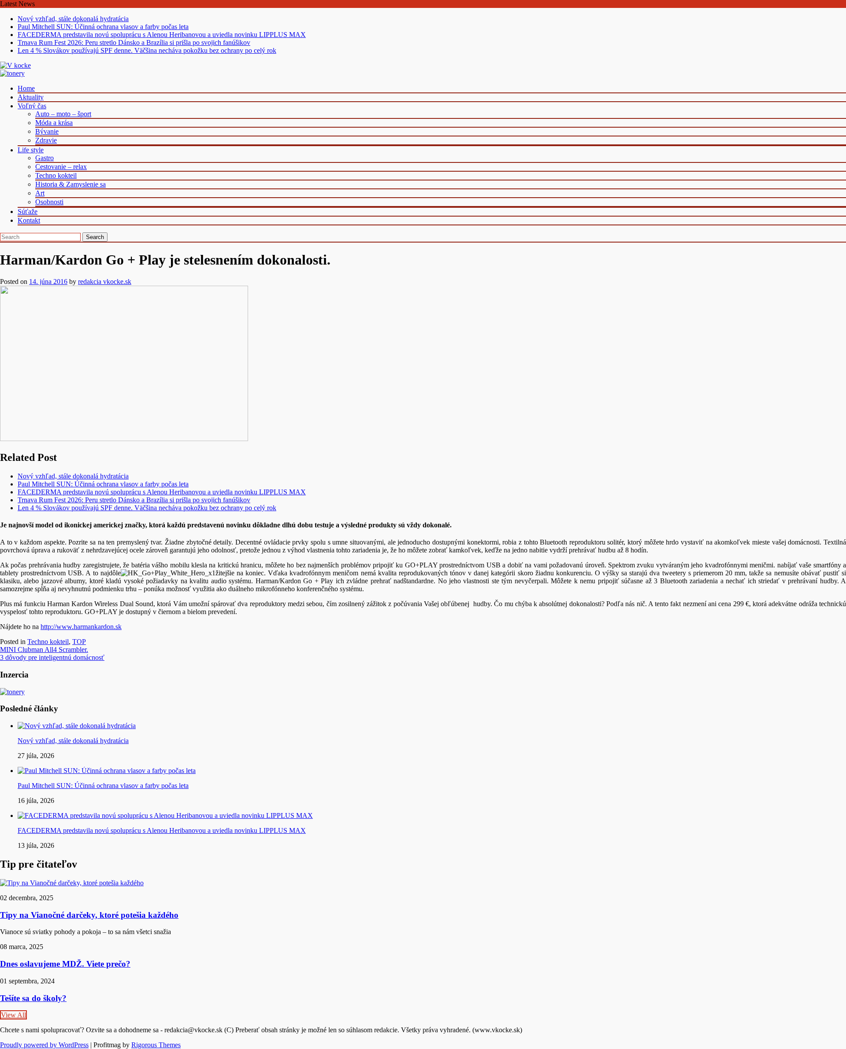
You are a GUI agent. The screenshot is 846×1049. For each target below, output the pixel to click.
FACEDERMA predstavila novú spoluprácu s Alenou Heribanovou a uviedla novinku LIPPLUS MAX (162, 34)
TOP (79, 641)
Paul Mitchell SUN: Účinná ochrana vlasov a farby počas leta (103, 26)
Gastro (44, 158)
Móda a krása (54, 122)
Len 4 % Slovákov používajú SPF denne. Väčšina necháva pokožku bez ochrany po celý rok (147, 50)
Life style (31, 150)
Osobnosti (49, 202)
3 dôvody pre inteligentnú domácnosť (52, 657)
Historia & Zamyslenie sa (70, 184)
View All (13, 1015)
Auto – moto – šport (63, 114)
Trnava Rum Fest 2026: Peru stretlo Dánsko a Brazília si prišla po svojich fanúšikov (134, 42)
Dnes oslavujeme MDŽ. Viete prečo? (65, 963)
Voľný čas (32, 106)
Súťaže (27, 211)
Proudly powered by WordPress (44, 1045)
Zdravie (46, 140)
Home (26, 88)
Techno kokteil (56, 175)
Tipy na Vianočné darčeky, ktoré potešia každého (89, 915)
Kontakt (29, 220)
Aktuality (31, 97)
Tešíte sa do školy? (33, 998)
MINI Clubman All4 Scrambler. (44, 649)
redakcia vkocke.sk (104, 281)
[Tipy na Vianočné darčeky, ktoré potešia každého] (72, 883)
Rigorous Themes (156, 1045)
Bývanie (47, 131)
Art (40, 193)
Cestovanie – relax (61, 166)
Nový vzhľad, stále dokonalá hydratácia (73, 18)
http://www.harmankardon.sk (81, 626)
